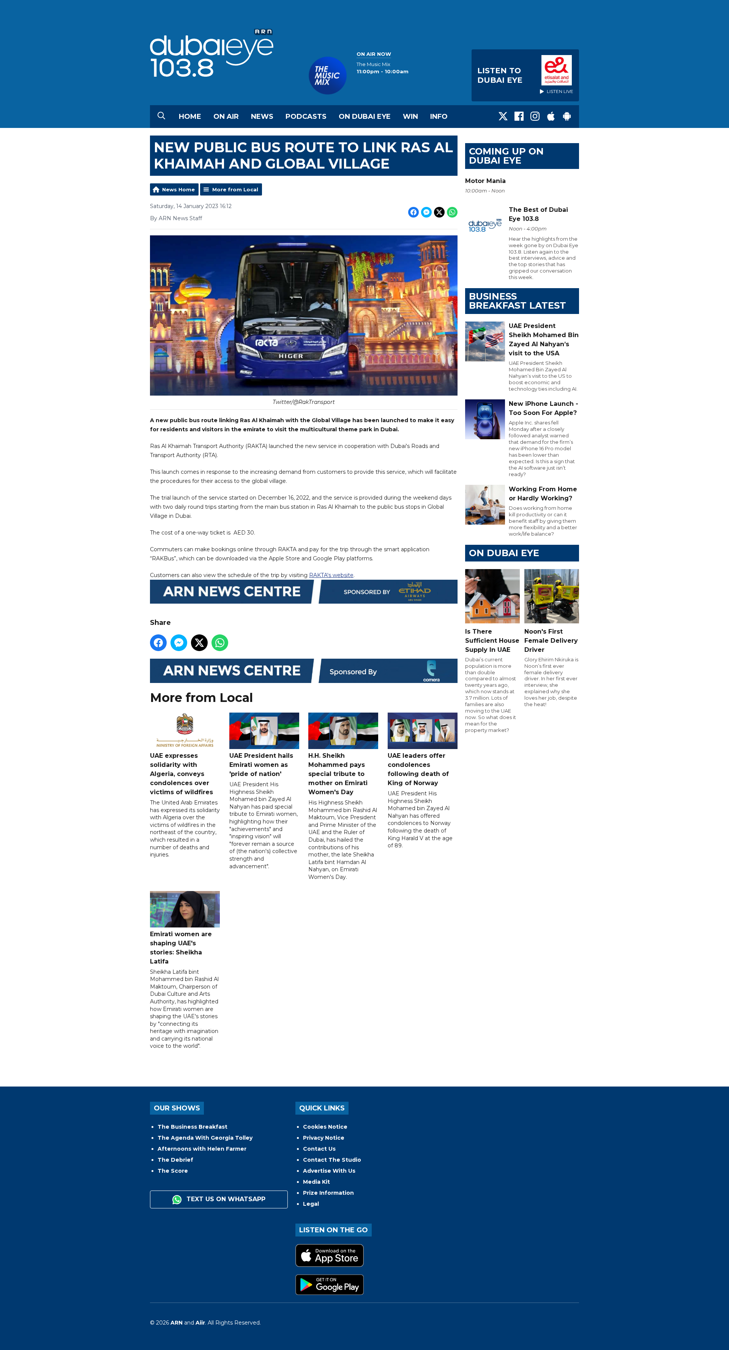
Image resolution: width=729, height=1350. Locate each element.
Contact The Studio (332, 1159)
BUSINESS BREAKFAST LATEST (517, 301)
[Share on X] (439, 212)
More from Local (235, 189)
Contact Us (319, 1148)
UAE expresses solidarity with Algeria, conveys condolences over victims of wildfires (181, 774)
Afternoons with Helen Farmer (202, 1148)
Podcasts (306, 116)
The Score (173, 1170)
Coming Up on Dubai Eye (506, 156)
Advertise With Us (329, 1170)
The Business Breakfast (192, 1126)
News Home (178, 189)
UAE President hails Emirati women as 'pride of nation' (261, 765)
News (262, 116)
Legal (311, 1203)
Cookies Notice (325, 1126)
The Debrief (175, 1159)
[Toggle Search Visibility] (161, 116)
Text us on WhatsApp (225, 1199)
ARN (176, 1322)
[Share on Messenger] (426, 212)
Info (439, 116)
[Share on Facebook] (413, 212)
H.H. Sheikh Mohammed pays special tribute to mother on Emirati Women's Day (338, 774)
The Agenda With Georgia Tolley (205, 1137)
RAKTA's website (331, 575)
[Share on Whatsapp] (452, 212)
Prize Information (328, 1192)
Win (410, 116)
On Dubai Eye (365, 116)
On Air (226, 116)
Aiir (200, 1322)
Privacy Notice (323, 1137)
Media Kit (316, 1181)
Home (190, 116)
